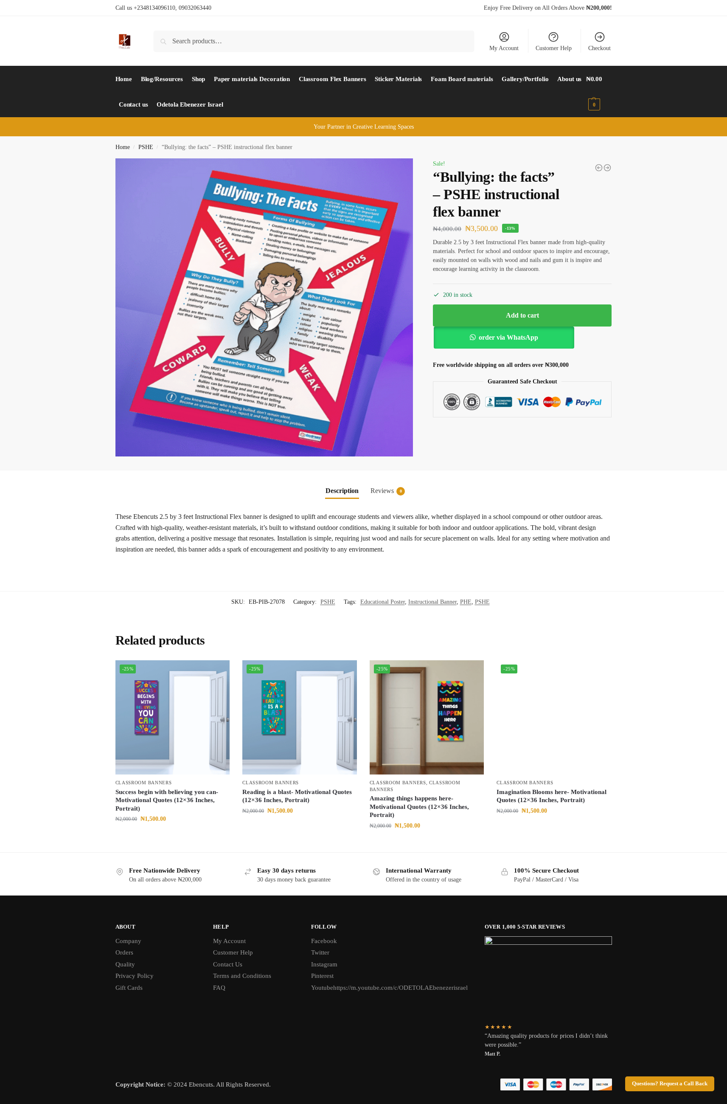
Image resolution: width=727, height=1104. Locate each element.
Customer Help (554, 48)
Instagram (324, 964)
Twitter (320, 952)
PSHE (145, 147)
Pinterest (322, 975)
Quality (125, 964)
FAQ (219, 987)
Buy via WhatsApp (176, 837)
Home (122, 147)
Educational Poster (382, 602)
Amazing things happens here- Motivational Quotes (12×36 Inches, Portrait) (419, 806)
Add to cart (522, 315)
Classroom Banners (143, 782)
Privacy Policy (134, 975)
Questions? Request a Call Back (669, 1084)
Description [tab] (342, 490)
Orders (124, 952)
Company (128, 941)
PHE (466, 602)
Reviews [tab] (386, 490)
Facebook (324, 941)
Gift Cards (129, 987)
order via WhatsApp (508, 337)
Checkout (599, 48)
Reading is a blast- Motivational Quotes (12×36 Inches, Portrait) (297, 796)
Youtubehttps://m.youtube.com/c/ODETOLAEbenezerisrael (389, 987)
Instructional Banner (432, 602)
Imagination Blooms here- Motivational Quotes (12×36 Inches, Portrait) (551, 796)
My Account (504, 48)
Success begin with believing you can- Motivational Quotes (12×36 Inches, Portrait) (166, 800)
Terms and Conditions (242, 975)
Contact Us (227, 964)
